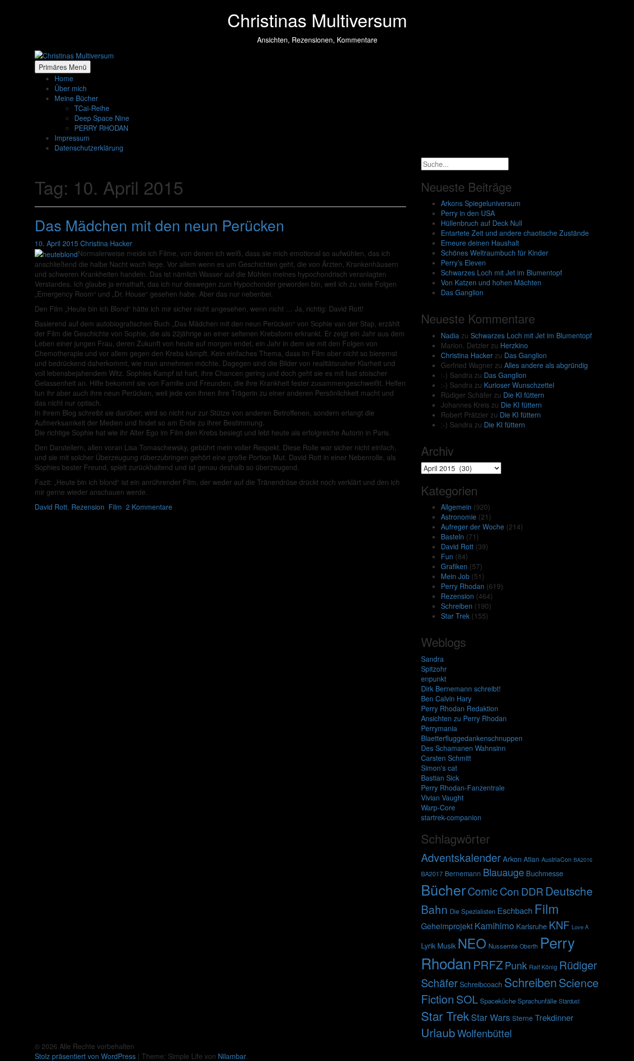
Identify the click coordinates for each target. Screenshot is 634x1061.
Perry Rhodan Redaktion (459, 708)
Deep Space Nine (101, 118)
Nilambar (232, 1056)
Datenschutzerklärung (88, 148)
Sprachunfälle (537, 1001)
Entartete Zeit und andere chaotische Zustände (515, 233)
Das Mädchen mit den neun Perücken (159, 225)
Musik (446, 945)
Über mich (70, 88)
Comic (483, 891)
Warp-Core (438, 807)
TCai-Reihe (91, 108)
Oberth (529, 946)
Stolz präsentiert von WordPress (86, 1056)
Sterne (522, 1018)
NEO (472, 943)
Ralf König (543, 966)
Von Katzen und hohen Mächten (491, 282)
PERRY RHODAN (101, 128)
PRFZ (488, 964)
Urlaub (438, 1032)
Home (63, 78)
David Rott (51, 507)
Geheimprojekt (447, 926)
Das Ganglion (462, 292)
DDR (532, 891)
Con (509, 891)
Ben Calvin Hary (446, 698)
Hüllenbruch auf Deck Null (481, 223)
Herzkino (514, 345)
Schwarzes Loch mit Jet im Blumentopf (501, 272)
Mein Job (455, 576)
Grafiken (454, 566)
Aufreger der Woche (472, 526)
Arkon (512, 858)
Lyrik (428, 945)
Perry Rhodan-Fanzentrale (463, 788)
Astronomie (458, 517)
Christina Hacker (106, 243)
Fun (447, 556)
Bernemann (463, 873)
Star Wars (490, 1017)
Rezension (88, 507)
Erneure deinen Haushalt (480, 243)
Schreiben (457, 606)
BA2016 (583, 859)
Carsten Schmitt (446, 758)
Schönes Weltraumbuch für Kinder (494, 253)
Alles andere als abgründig (546, 365)
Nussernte (503, 946)
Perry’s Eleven (463, 262)
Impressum (72, 138)
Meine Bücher (76, 98)
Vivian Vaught (442, 797)
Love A (580, 927)
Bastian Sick (440, 778)
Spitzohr (434, 669)
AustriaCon (556, 859)
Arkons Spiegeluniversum (481, 203)
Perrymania (439, 728)
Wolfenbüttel (484, 1033)
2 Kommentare (149, 507)
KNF (559, 924)
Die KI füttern (523, 395)
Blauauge (503, 872)
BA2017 (432, 873)
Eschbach (514, 910)
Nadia (450, 335)
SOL (467, 999)
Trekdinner (554, 1017)
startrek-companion (451, 817)
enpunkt (433, 679)
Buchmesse (544, 873)
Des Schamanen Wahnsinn (463, 748)
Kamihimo (494, 925)
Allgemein (456, 507)
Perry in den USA (468, 213)
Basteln (452, 536)
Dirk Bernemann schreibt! (461, 688)
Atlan (531, 859)
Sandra (432, 659)
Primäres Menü (63, 67)
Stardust (569, 1001)
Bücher (443, 889)
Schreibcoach (481, 984)
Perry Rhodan (462, 586)
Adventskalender (461, 857)
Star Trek (455, 616)
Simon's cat (439, 768)
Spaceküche (498, 1001)
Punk (516, 965)
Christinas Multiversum (317, 19)
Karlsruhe (531, 926)
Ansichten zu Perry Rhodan (464, 718)
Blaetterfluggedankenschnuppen (472, 738)
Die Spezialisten (472, 911)
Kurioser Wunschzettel (519, 385)
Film (115, 507)
